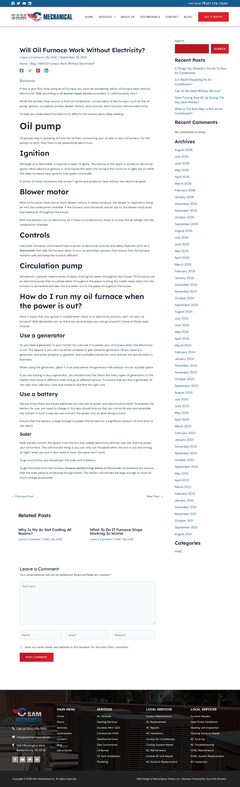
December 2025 (186, 204)
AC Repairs (152, 727)
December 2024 (186, 285)
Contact (62, 739)
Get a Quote (64, 750)
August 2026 (184, 150)
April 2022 (182, 480)
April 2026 (182, 177)
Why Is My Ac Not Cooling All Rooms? (44, 531)
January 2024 (184, 359)
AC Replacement (156, 722)
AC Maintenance (156, 750)
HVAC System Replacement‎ (207, 756)
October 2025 (184, 217)
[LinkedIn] (30, 3)
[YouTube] (24, 3)
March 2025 (183, 264)
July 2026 (181, 157)
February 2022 (185, 494)
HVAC (46, 539)
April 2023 (182, 419)
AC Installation (154, 733)
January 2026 (184, 197)
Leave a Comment (32, 57)
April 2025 (182, 258)
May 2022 (181, 473)
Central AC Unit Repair (159, 756)
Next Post (155, 496)
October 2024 (184, 298)
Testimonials (64, 733)
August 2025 (184, 231)
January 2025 (184, 278)
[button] (113, 16)
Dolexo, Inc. (174, 778)
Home (60, 716)
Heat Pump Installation (204, 722)
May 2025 (182, 251)
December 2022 (186, 446)
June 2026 (182, 163)
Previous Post (23, 496)
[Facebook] (13, 3)
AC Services (104, 716)
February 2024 (185, 352)
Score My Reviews (216, 778)
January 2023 (184, 440)
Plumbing (102, 761)
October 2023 (184, 379)
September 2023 (186, 386)
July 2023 (181, 399)
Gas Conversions (107, 744)
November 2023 (186, 372)
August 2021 (183, 534)
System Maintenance (159, 716)
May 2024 (182, 332)
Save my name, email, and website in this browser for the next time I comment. (77, 647)
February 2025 (185, 271)
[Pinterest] (38, 70)
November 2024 (186, 291)
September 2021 (186, 527)
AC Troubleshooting (202, 744)
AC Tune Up (198, 739)
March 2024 (183, 345)
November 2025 (186, 211)
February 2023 (185, 433)
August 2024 (184, 312)
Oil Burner (103, 750)
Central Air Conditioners (160, 739)
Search (179, 41)
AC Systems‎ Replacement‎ (161, 761)
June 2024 (182, 325)
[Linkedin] (46, 70)
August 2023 (183, 393)
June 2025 (182, 244)
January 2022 (184, 500)
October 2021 (184, 521)
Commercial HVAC (108, 733)
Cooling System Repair (159, 744)
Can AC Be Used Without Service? (198, 91)
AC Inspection (199, 761)
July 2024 (181, 318)
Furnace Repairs (200, 716)
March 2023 (183, 426)
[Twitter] (18, 3)
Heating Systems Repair (205, 733)
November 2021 (185, 514)
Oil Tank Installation (108, 756)
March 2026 (183, 184)
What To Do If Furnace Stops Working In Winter (116, 531)
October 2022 (184, 460)
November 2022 (186, 453)
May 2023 (181, 413)
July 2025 (181, 237)
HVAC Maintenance (202, 750)
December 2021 (185, 507)
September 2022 (186, 467)
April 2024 (182, 339)
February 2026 (185, 190)
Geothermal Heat (107, 739)
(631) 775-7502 (215, 3)
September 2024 (186, 305)
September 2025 (186, 224)
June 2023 (182, 406)
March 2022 (183, 487)
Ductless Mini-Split (108, 727)
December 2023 (186, 366)
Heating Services (107, 722)
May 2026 (182, 170)
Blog (59, 744)
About (60, 722)
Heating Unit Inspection (205, 727)
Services (62, 727)
